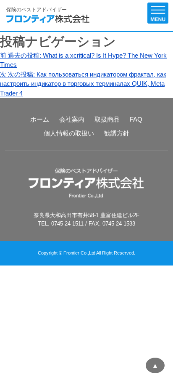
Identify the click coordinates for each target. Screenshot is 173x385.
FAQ (136, 119)
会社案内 (71, 119)
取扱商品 (107, 119)
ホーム (39, 119)
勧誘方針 (116, 133)
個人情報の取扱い (69, 133)
